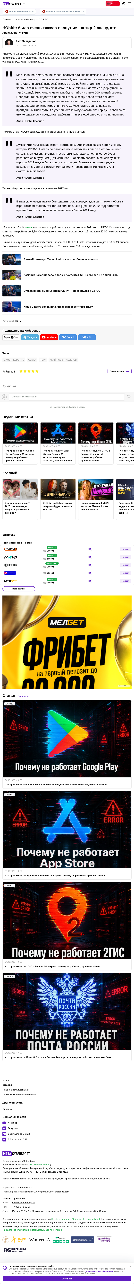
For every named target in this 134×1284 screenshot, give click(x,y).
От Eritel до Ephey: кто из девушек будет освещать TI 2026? (57, 506)
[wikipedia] (40, 1239)
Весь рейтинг (18, 589)
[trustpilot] (61, 1239)
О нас (5, 1080)
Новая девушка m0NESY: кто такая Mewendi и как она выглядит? (95, 506)
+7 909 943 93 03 (21, 1206)
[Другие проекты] (14, 3)
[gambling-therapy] (104, 1239)
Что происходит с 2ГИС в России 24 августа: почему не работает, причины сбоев (95, 455)
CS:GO (32, 360)
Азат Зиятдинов (26, 41)
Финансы (7, 1109)
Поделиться (117, 371)
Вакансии (7, 1084)
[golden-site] (18, 1239)
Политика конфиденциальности (19, 1094)
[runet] (5, 1239)
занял (28, 227)
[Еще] (129, 3)
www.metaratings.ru (40, 1164)
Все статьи (23, 696)
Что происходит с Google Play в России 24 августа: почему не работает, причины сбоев (19, 455)
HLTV (18, 321)
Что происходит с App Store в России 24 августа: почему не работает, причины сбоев (58, 455)
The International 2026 (21, 11)
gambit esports (14, 360)
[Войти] (124, 3)
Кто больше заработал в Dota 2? (65, 11)
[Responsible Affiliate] (15, 1250)
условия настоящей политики (98, 1271)
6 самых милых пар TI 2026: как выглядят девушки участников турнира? (17, 508)
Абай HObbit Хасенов (63, 360)
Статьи (8, 696)
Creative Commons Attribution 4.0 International (75, 1219)
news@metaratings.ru (23, 1202)
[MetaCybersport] (16, 1153)
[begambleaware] (82, 1239)
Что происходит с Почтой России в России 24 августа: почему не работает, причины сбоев (58, 1057)
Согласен (67, 1278)
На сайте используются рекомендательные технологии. (32, 1229)
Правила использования (15, 1089)
